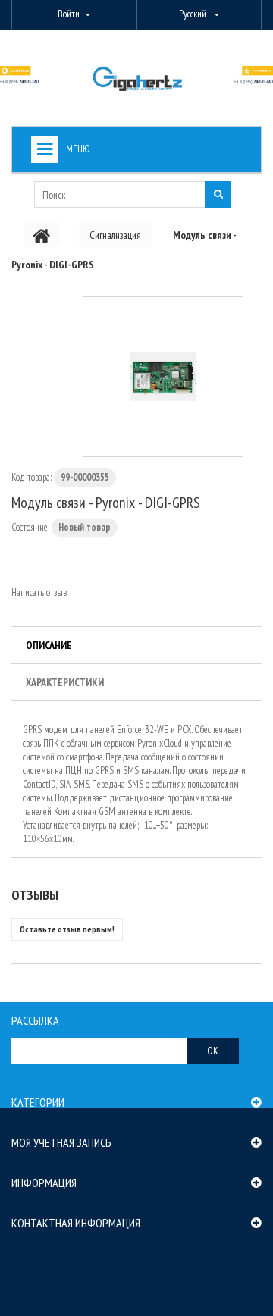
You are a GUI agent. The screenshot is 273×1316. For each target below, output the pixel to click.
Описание (49, 645)
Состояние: (30, 527)
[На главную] (42, 235)
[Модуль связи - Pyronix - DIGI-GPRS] (163, 377)
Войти (69, 14)
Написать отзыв (39, 592)
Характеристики (65, 682)
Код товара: (31, 477)
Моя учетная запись (61, 1142)
